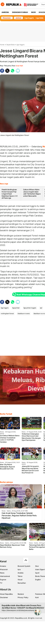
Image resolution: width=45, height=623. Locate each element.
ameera (5, 12)
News (2, 573)
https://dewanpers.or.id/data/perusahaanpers (19, 610)
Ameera (3, 566)
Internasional (5, 576)
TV (1, 583)
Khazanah (4, 569)
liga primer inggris (30, 308)
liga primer (16, 308)
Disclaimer (4, 597)
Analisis (21, 573)
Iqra (19, 569)
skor (33, 12)
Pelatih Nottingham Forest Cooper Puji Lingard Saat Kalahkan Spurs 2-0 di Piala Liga (9, 194)
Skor (37, 566)
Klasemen (7, 18)
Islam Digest (40, 569)
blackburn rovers (24, 313)
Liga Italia (39, 18)
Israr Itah (19, 66)
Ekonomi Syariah (20, 12)
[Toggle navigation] (2, 4)
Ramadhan (22, 583)
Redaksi (21, 594)
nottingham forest (7, 313)
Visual (20, 580)
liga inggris (4, 308)
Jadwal (18, 18)
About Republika (6, 594)
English (38, 580)
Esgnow (3, 580)
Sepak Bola (10, 45)
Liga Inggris (29, 18)
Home (2, 45)
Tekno (20, 576)
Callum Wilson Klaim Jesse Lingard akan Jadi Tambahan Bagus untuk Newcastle (32, 193)
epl (41, 308)
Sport (37, 573)
